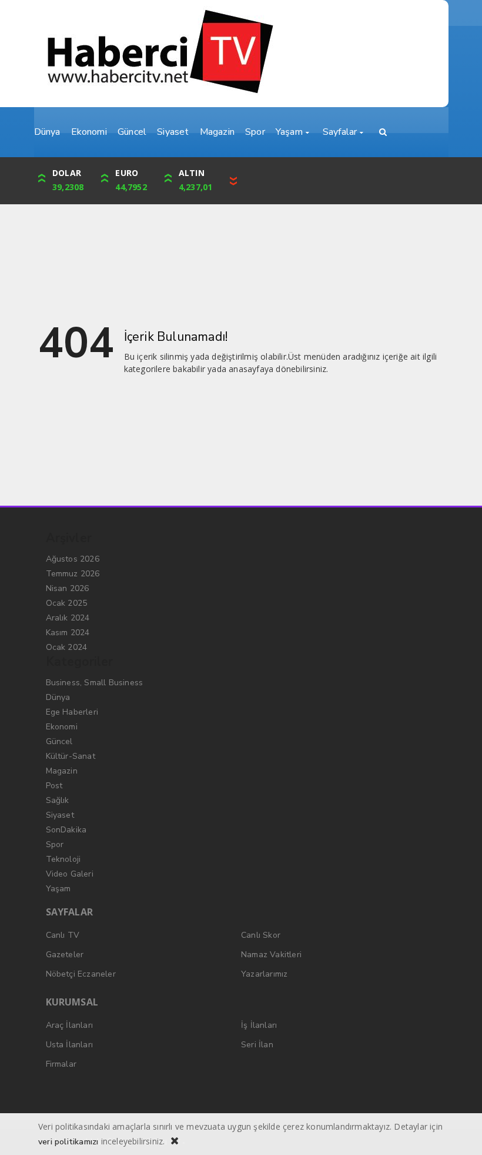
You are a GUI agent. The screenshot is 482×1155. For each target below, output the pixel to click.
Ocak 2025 (67, 603)
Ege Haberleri (72, 712)
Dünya (58, 697)
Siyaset (60, 815)
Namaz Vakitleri (271, 954)
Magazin (62, 770)
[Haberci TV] (241, 53)
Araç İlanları (69, 1025)
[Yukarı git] (458, 1131)
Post (54, 785)
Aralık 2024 (68, 617)
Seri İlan (257, 1044)
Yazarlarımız (264, 974)
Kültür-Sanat (70, 756)
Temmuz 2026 (73, 573)
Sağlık (57, 800)
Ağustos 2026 (72, 559)
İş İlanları (259, 1025)
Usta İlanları (69, 1044)
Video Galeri (69, 873)
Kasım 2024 (68, 632)
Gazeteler (65, 954)
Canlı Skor (260, 935)
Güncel (59, 741)
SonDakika (66, 829)
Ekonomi (62, 726)
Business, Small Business (94, 682)
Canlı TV (63, 935)
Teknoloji (63, 859)
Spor (55, 844)
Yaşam (58, 888)
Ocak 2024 (67, 647)
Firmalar (61, 1064)
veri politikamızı (68, 1141)
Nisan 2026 (67, 588)
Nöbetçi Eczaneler (81, 974)
